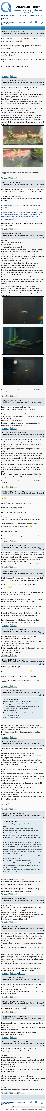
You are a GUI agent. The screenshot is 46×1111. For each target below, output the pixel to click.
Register (25, 12)
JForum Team (23, 1109)
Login (33, 12)
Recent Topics (26, 10)
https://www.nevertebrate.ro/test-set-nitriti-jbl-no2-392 (19, 210)
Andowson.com (38, 1109)
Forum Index (5, 22)
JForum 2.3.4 (13, 1109)
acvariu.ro (39, 10)
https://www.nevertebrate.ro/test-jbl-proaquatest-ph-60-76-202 (22, 212)
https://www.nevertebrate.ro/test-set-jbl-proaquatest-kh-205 (21, 214)
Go (42, 23)
